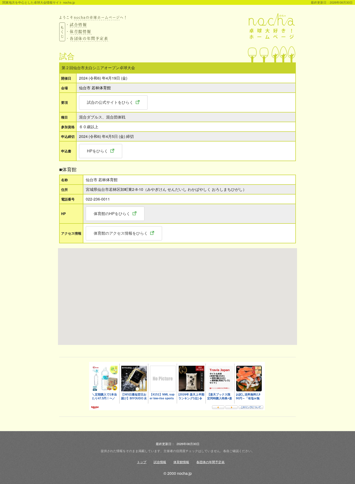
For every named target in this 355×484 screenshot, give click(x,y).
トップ (141, 462)
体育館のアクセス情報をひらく (121, 233)
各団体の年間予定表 (210, 462)
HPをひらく (97, 151)
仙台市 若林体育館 (95, 87)
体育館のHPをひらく (112, 213)
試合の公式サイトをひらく (110, 102)
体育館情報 (181, 462)
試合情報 (160, 462)
